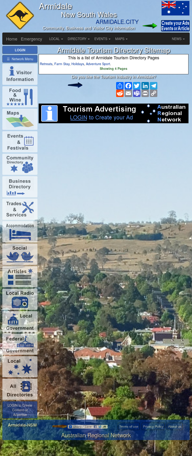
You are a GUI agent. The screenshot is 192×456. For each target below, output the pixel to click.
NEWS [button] (177, 38)
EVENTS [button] (101, 38)
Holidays (77, 63)
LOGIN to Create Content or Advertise (19, 410)
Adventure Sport (98, 63)
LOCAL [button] (55, 38)
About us (174, 426)
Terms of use (128, 426)
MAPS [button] (120, 38)
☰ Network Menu (20, 58)
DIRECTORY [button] (77, 38)
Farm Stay (62, 63)
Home (11, 39)
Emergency (31, 39)
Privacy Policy (153, 426)
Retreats (46, 63)
